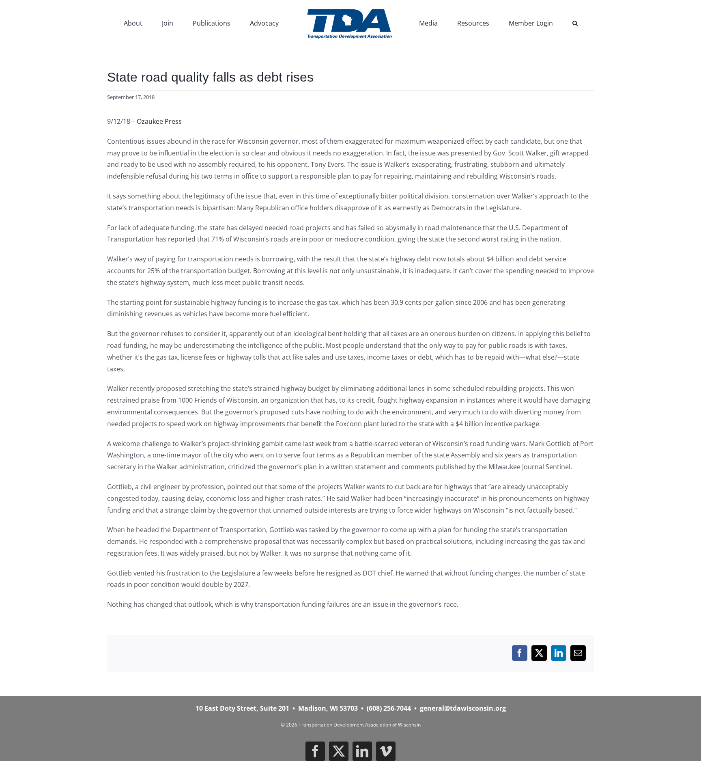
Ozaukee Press (159, 121)
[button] (532, 22)
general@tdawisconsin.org (463, 708)
